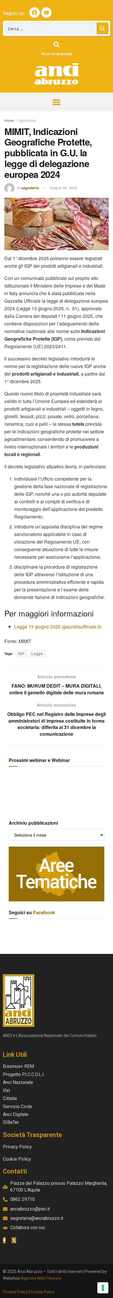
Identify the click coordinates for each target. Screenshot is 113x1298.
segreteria (30, 187)
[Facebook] (34, 12)
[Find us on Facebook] (4, 1240)
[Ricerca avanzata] (56, 45)
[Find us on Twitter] (14, 1240)
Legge (37, 653)
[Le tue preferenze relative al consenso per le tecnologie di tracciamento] (102, 1287)
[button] (56, 101)
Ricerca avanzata (56, 54)
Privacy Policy (15, 1292)
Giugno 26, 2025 (63, 187)
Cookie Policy (42, 1292)
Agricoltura (27, 120)
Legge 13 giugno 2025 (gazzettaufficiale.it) (57, 626)
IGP (21, 653)
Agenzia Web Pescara (41, 1278)
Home (9, 120)
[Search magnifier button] (102, 28)
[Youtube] (46, 12)
